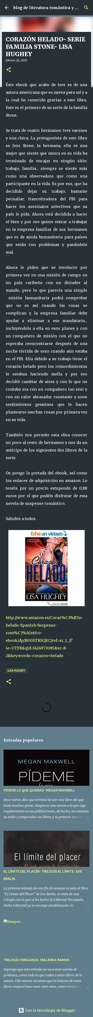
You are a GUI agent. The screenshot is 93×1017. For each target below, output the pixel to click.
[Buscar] (86, 7)
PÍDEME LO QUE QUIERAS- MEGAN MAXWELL (39, 790)
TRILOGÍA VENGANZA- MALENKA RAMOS (36, 960)
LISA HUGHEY (16, 670)
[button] (8, 70)
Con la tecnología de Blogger (49, 1010)
